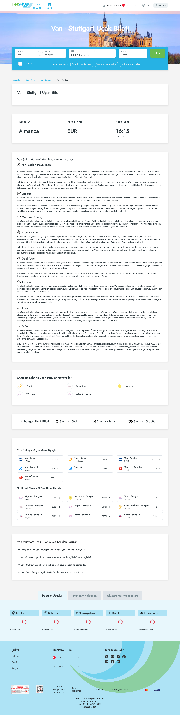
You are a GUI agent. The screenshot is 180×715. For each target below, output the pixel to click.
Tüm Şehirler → (48, 630)
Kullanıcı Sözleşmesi (76, 689)
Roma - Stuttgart (82, 514)
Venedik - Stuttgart (34, 505)
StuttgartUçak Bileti (36, 421)
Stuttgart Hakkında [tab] (85, 596)
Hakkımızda (17, 656)
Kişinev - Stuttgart (33, 496)
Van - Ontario (31, 476)
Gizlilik (60, 687)
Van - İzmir (30, 458)
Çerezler (100, 689)
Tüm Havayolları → (82, 630)
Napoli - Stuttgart (82, 505)
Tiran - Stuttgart (131, 496)
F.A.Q (14, 662)
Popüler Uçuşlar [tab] (52, 595)
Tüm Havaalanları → (147, 630)
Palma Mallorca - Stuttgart (136, 505)
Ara (158, 53)
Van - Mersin (80, 458)
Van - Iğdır (79, 467)
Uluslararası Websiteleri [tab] (122, 596)
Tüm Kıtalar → (16, 630)
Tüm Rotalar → (112, 630)
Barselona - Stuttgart (84, 496)
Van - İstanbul (31, 467)
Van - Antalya (130, 458)
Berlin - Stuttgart (132, 514)
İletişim (15, 668)
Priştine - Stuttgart (33, 514)
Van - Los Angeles (133, 467)
